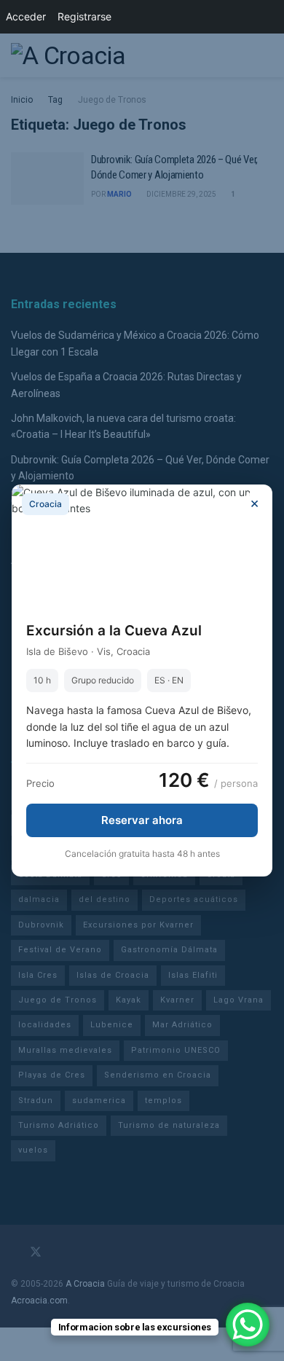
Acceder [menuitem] (26, 16)
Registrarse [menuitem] (84, 16)
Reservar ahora (142, 820)
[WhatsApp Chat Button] (247, 1324)
